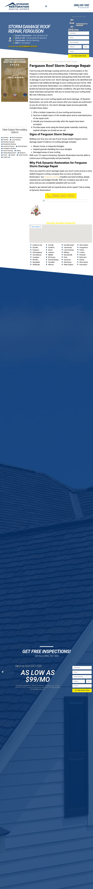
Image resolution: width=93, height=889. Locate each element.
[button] (46, 6)
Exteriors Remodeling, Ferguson (43, 61)
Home (31, 61)
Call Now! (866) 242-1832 (46, 656)
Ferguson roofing (51, 177)
